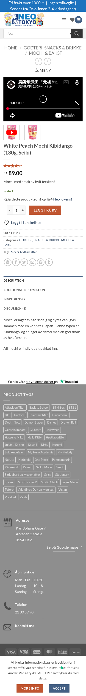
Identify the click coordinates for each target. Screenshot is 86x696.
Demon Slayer (34, 422)
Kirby (44, 445)
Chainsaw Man (38, 415)
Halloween (52, 430)
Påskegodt (12, 467)
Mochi (15, 252)
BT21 (72, 407)
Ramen (27, 467)
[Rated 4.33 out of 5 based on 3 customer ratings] (43, 166)
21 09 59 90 (24, 612)
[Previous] (11, 99)
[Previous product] (47, 61)
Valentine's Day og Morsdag (36, 489)
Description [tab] (13, 280)
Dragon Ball (68, 422)
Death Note (12, 422)
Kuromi (57, 445)
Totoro (9, 489)
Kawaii (32, 445)
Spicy (47, 474)
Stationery (62, 474)
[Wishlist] (72, 20)
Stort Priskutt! (27, 482)
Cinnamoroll (60, 415)
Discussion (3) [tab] (14, 308)
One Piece (41, 459)
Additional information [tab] (24, 290)
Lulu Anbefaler (14, 452)
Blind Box (59, 407)
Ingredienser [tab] (14, 299)
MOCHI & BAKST (45, 53)
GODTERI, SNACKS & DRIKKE (53, 47)
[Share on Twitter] (24, 262)
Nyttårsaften (28, 252)
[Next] (75, 99)
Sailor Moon (44, 467)
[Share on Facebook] (16, 262)
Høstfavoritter (55, 437)
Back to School (38, 407)
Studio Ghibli (49, 482)
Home (10, 47)
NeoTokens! (62, 199)
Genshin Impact (15, 430)
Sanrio (60, 467)
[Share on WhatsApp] (7, 262)
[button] (64, 19)
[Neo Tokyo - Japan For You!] (30, 20)
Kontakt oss (24, 625)
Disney (51, 422)
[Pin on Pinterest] (40, 262)
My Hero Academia (40, 452)
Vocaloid (10, 497)
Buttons (19, 415)
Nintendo (24, 459)
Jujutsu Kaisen (14, 445)
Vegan (62, 489)
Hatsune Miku (14, 437)
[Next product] (38, 61)
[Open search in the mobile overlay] (43, 33)
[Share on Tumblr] (49, 262)
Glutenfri (35, 430)
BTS (7, 415)
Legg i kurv (45, 210)
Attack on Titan (15, 407)
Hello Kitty (35, 437)
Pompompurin (61, 459)
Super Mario (70, 482)
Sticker (9, 482)
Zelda (23, 497)
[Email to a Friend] (32, 262)
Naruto (9, 459)
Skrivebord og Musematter (22, 474)
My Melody (65, 452)
